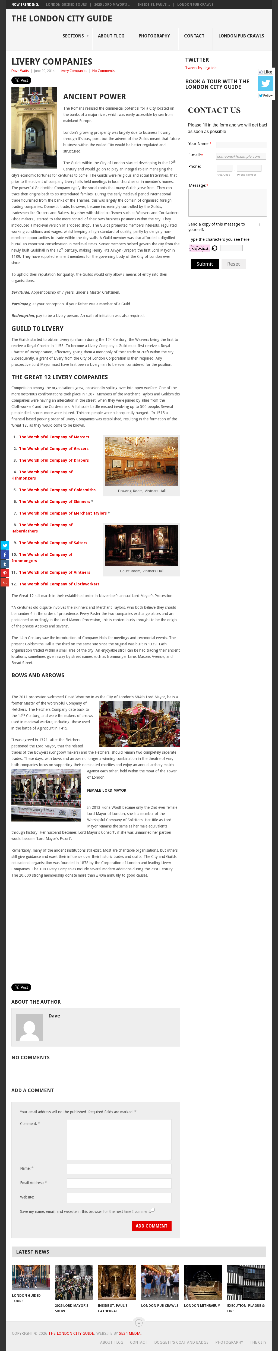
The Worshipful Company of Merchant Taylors (63, 513)
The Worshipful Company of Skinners (54, 501)
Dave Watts (20, 71)
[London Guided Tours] (31, 1277)
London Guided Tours (66, 5)
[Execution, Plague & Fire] (246, 1282)
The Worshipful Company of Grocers (54, 448)
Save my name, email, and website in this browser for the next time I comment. (85, 1211)
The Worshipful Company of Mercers (54, 437)
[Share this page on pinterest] (5, 573)
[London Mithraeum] (203, 1282)
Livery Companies (73, 71)
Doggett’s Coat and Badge (181, 1342)
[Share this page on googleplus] (5, 582)
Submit (205, 264)
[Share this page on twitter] (5, 545)
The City (258, 1342)
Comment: (30, 1123)
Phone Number (246, 174)
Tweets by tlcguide (200, 68)
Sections (73, 36)
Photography (154, 36)
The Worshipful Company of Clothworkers (59, 584)
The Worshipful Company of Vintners (54, 572)
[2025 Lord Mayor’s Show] (74, 1282)
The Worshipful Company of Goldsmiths (57, 490)
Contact (194, 36)
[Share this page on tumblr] (5, 563)
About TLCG (111, 1342)
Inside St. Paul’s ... (154, 5)
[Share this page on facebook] (5, 554)
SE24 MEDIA (130, 1333)
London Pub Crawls (195, 5)
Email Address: (33, 1182)
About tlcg (111, 36)
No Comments (103, 71)
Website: (27, 1197)
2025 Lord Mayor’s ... (112, 5)
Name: (26, 1168)
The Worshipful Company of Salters (53, 543)
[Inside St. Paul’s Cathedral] (117, 1282)
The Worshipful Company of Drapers (54, 460)
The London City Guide (61, 19)
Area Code (223, 174)
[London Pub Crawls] (160, 1282)
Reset (233, 264)
